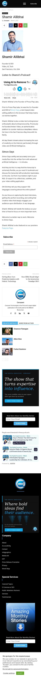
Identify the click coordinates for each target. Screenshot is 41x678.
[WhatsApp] (25, 25)
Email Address (8, 244)
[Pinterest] (20, 25)
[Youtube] (29, 313)
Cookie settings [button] (9, 673)
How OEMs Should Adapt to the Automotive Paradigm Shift (30, 279)
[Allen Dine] (7, 341)
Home (4, 10)
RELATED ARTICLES (10, 323)
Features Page (7, 228)
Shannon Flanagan (21, 329)
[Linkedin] (20, 313)
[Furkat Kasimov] (7, 351)
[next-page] (6, 359)
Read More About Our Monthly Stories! (20, 416)
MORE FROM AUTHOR (26, 323)
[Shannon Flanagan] (7, 331)
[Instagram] (16, 313)
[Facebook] (11, 25)
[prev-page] (3, 359)
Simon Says (15, 110)
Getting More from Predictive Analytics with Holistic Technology (10, 279)
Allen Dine (18, 339)
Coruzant (6, 20)
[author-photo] (20, 299)
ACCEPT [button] (20, 673)
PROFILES (10, 10)
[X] (16, 25)
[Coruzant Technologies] (4, 3)
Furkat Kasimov (20, 349)
